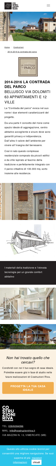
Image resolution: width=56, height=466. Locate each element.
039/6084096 (15, 426)
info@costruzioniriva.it (22, 430)
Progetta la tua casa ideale (28, 388)
